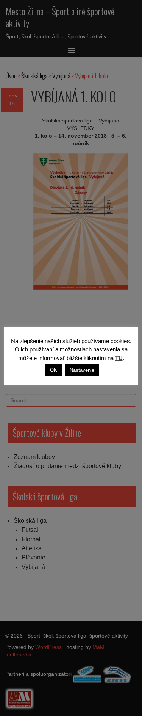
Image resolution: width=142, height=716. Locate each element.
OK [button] (53, 370)
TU (119, 358)
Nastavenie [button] (82, 370)
